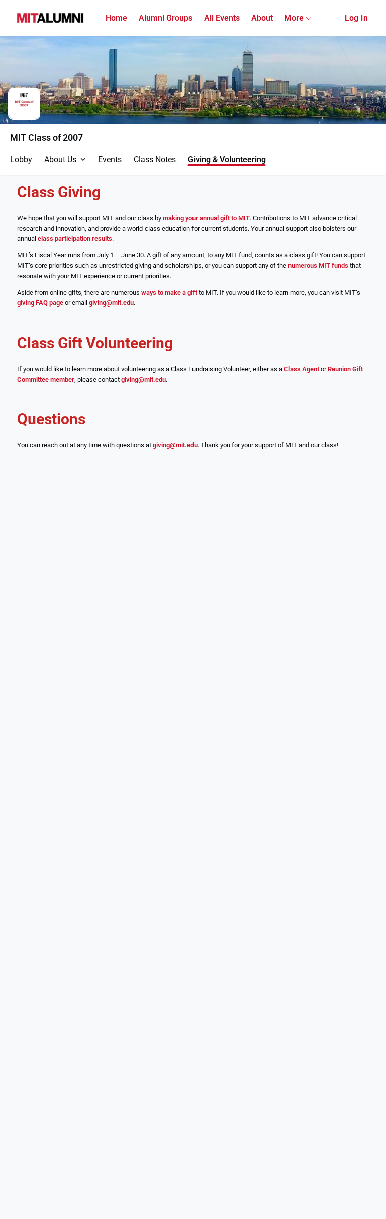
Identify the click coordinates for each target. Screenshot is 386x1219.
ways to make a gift (169, 292)
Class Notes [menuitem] (155, 159)
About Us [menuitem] (60, 159)
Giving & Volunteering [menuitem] (227, 159)
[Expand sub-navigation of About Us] (83, 159)
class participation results (75, 238)
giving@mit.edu (111, 303)
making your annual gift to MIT (206, 218)
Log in (356, 18)
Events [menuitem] (110, 159)
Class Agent (301, 369)
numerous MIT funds (318, 265)
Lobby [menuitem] (21, 159)
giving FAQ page (40, 303)
